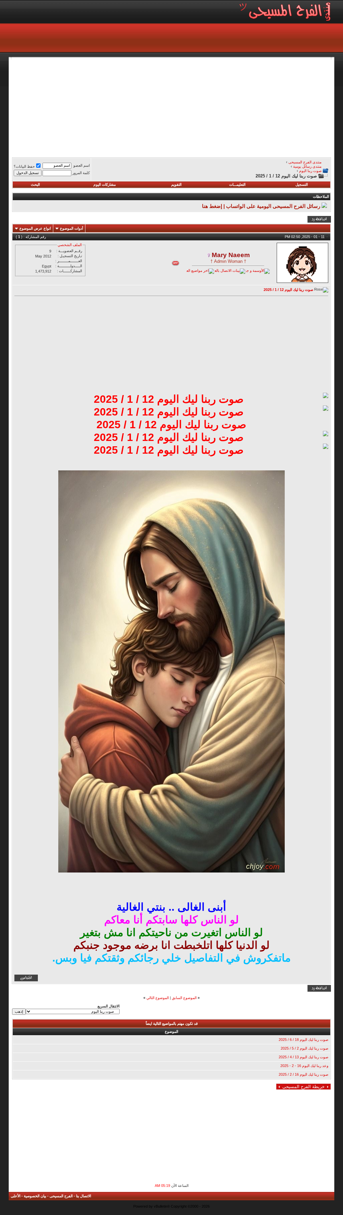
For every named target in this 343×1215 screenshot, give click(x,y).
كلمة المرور (81, 173)
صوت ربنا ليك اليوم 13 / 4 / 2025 (303, 1057)
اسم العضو (81, 165)
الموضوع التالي (157, 998)
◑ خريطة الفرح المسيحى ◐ (303, 1086)
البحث (35, 184)
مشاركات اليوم (104, 184)
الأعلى (15, 1196)
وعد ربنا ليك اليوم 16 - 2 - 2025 (304, 1066)
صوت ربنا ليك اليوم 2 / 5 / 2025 (304, 1048)
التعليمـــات (237, 184)
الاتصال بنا (83, 1196)
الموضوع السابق (184, 998)
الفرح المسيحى (61, 1196)
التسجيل (301, 184)
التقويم (176, 184)
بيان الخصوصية (35, 1196)
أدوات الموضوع (71, 228)
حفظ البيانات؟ (24, 166)
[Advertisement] (171, 106)
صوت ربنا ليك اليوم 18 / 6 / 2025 (303, 1040)
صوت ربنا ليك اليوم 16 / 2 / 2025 (303, 1074)
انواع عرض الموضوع (35, 228)
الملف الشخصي (70, 245)
